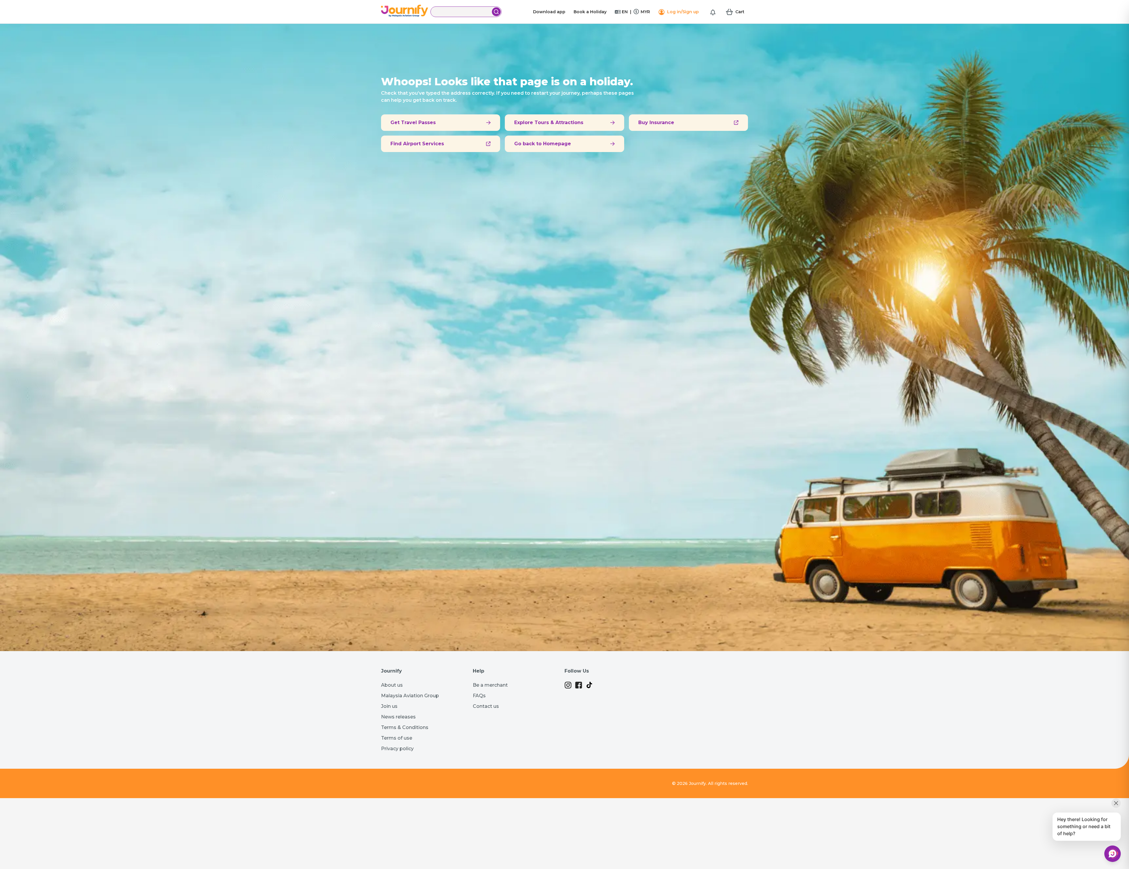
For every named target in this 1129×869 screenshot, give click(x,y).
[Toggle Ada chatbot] (1112, 853)
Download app (549, 11)
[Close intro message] (1116, 803)
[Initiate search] (496, 11)
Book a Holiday (590, 11)
